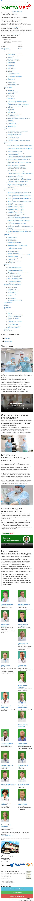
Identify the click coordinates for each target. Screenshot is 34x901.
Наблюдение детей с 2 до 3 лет (16, 207)
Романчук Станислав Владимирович (7, 766)
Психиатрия (11, 121)
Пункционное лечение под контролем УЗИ (19, 254)
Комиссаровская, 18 (17, 27)
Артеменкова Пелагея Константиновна (7, 604)
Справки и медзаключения (14, 134)
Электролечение (12, 298)
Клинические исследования (15, 321)
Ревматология (11, 79)
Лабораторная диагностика (16, 152)
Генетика (10, 57)
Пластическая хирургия (14, 276)
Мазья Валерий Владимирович (22, 706)
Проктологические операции (15, 278)
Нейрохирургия (11, 68)
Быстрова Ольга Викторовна (23, 644)
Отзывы (9, 319)
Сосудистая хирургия (13, 279)
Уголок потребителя (13, 324)
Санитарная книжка (13, 135)
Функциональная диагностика (19, 179)
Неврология (11, 67)
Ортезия (10, 71)
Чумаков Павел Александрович (22, 803)
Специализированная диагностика (17, 168)
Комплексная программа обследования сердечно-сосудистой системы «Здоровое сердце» (18, 220)
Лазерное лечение (12, 237)
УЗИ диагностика (12, 123)
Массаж (10, 295)
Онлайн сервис (8, 330)
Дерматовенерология (13, 59)
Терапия (10, 81)
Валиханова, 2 (16, 34)
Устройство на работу (13, 137)
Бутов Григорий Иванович (5, 625)
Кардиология (11, 63)
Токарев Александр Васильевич (23, 784)
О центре (6, 308)
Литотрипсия (15, 247)
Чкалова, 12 (14, 13)
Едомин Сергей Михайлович (5, 665)
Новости (10, 313)
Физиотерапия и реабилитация (12, 284)
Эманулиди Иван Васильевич (6, 825)
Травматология (11, 82)
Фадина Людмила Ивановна (6, 803)
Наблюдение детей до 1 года (15, 204)
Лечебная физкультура (13, 290)
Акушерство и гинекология (14, 53)
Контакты (6, 305)
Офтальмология (12, 74)
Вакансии (6, 329)
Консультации (7, 49)
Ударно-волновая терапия (14, 261)
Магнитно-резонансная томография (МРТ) (19, 159)
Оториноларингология (13, 73)
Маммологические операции (15, 270)
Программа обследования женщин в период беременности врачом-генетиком (19, 192)
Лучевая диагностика (20, 156)
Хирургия (6, 264)
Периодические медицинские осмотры (18, 131)
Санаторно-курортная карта (15, 132)
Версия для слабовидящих (8, 1)
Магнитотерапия (12, 292)
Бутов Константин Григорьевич (23, 625)
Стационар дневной (13, 256)
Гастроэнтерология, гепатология (16, 56)
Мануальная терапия (13, 294)
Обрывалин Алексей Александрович (7, 744)
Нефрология (11, 70)
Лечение (6, 234)
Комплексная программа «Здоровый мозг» (19, 217)
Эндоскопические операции (15, 283)
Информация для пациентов (15, 315)
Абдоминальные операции (14, 267)
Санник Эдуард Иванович (8, 784)
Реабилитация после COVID (15, 300)
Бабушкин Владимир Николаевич (24, 604)
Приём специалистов (13, 253)
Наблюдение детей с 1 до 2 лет (16, 206)
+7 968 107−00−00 (7, 836)
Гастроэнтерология (12, 92)
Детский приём (8, 87)
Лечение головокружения (15, 242)
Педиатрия (10, 120)
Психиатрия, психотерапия (15, 76)
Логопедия (10, 107)
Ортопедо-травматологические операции (18, 272)
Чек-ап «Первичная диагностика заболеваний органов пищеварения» (19, 232)
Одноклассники (8, 341)
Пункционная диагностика (19, 162)
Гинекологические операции (15, 269)
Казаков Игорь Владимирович (22, 665)
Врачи (19, 48)
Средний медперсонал (13, 327)
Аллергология (11, 54)
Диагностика (11, 96)
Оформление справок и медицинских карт (19, 118)
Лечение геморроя (12, 240)
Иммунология (11, 62)
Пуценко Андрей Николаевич (22, 744)
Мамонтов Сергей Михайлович (23, 725)
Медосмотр (7, 128)
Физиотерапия (11, 262)
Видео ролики (11, 323)
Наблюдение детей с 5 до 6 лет (16, 212)
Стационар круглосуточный (15, 258)
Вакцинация (11, 90)
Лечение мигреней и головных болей (17, 245)
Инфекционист (11, 98)
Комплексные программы (11, 189)
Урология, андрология (13, 84)
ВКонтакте (7, 338)
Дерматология (11, 95)
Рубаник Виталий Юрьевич (23, 766)
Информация (7, 307)
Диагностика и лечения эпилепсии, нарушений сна (20, 147)
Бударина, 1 (19, 20)
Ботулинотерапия (12, 287)
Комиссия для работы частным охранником (19, 140)
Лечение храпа (11, 239)
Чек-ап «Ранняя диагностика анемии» (17, 229)
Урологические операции (14, 281)
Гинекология (11, 93)
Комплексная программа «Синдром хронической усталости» (17, 214)
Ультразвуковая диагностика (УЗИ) (20, 173)
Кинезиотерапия (12, 289)
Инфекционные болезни (14, 60)
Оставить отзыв (17, 892)
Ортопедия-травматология (14, 114)
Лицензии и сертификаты (14, 316)
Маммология (11, 65)
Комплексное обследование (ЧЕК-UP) (18, 103)
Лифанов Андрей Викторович (6, 706)
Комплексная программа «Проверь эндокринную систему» (17, 224)
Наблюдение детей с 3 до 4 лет (16, 209)
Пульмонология (12, 78)
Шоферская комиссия (13, 139)
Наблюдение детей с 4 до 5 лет (16, 211)
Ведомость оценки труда (14, 326)
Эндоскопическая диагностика (19, 185)
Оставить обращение (13, 318)
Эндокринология (12, 85)
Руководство (11, 312)
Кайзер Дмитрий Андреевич (22, 686)
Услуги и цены (5, 48)
